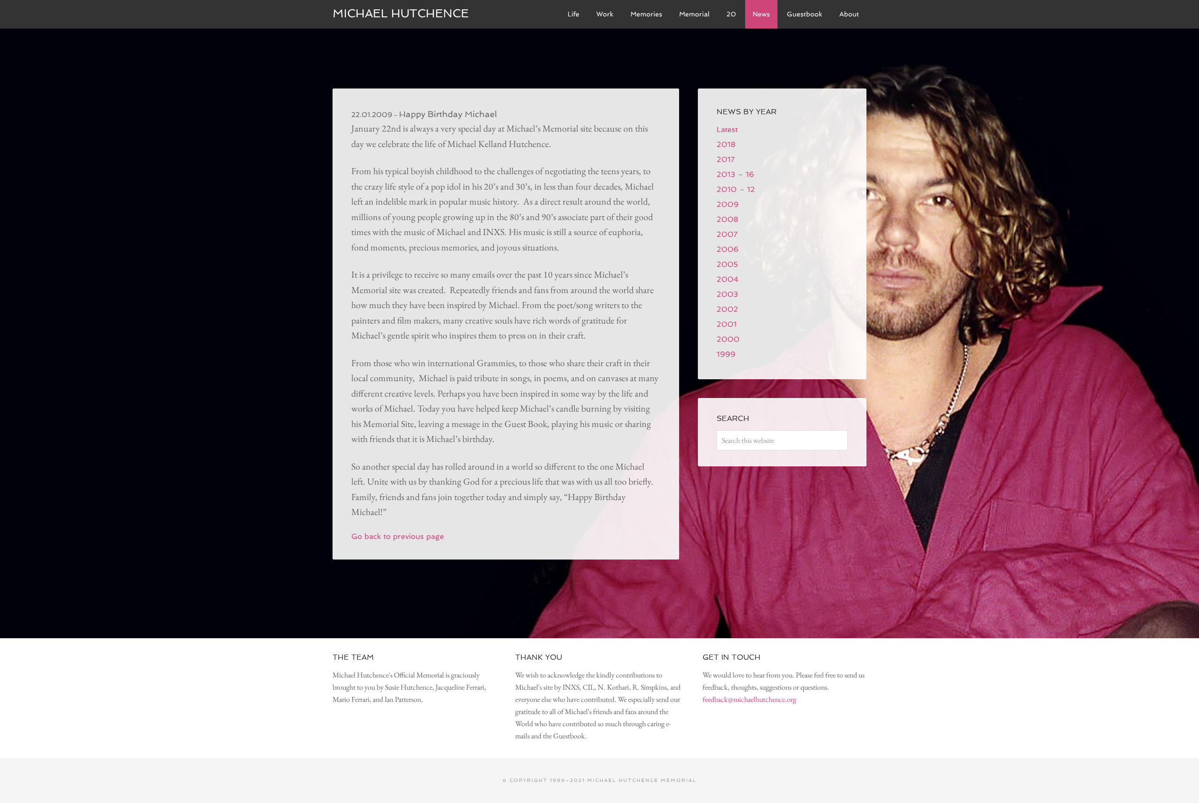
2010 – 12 (736, 189)
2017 (726, 159)
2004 (728, 279)
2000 (728, 339)
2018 (726, 144)
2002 (727, 309)
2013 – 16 (735, 174)
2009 (728, 204)
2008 (727, 219)
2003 (727, 294)
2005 (727, 264)
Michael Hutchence (401, 13)
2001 (727, 324)
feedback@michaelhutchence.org (749, 699)
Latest (727, 129)
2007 (727, 234)
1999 (726, 354)
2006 (728, 249)
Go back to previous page (397, 536)
